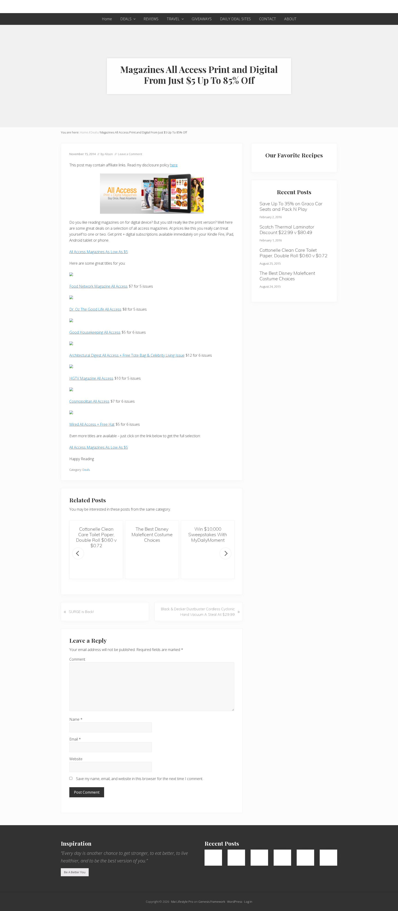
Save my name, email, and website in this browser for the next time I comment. (139, 778)
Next (225, 553)
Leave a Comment (130, 154)
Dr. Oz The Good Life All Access (95, 309)
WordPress (234, 901)
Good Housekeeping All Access (94, 332)
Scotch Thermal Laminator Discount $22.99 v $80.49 (287, 229)
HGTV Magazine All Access (91, 378)
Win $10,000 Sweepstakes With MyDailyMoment (207, 534)
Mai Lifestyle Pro (182, 901)
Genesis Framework (211, 901)
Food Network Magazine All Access (98, 286)
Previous (78, 553)
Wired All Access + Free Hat (91, 424)
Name (75, 719)
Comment (77, 659)
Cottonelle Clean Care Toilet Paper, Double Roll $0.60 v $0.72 (96, 537)
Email (75, 739)
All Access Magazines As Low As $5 (98, 251)
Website (75, 758)
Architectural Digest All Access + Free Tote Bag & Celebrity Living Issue (126, 355)
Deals (86, 470)
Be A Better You (74, 872)
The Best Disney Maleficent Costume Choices (152, 534)
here (174, 165)
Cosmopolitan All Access (89, 401)
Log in (248, 901)
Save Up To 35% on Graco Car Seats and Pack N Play (291, 206)
